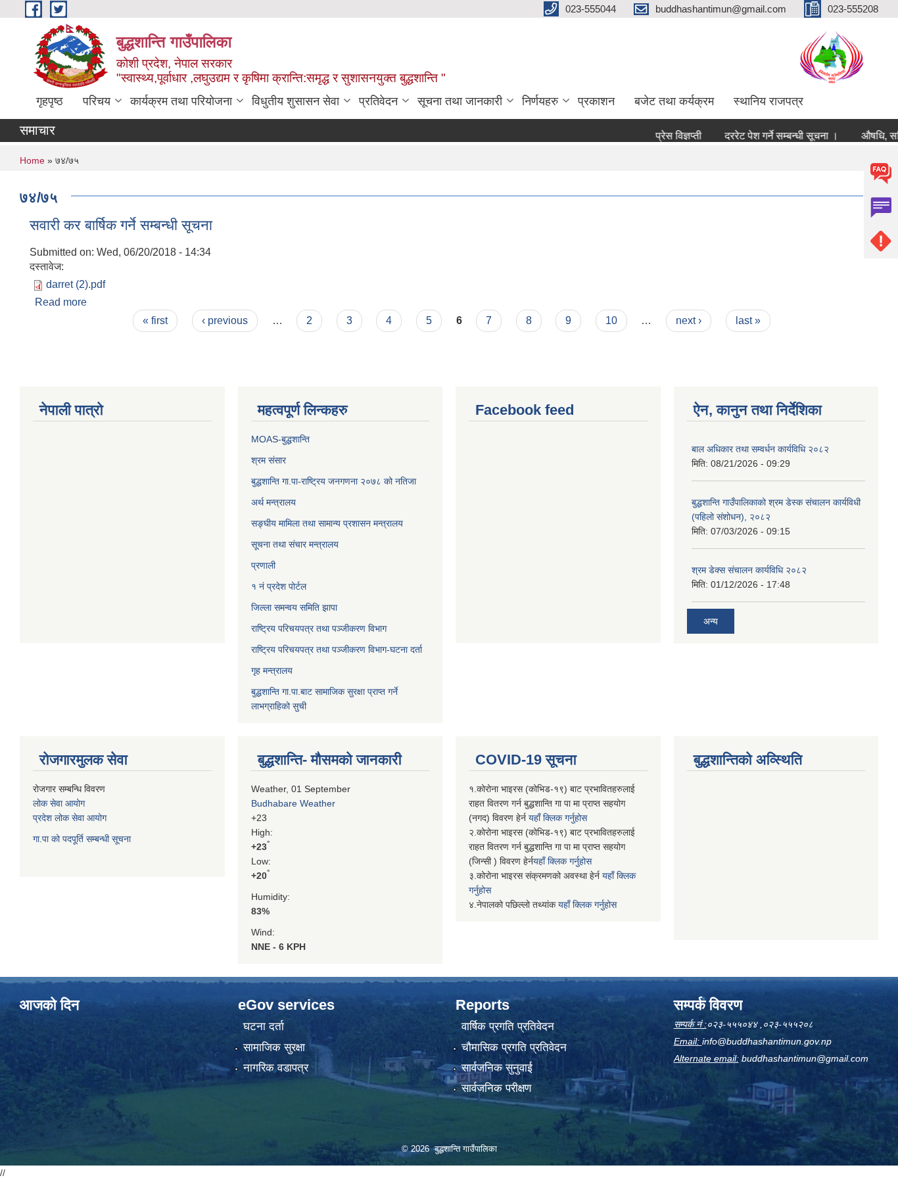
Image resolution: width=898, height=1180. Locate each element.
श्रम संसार (268, 460)
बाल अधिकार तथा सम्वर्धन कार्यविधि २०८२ (760, 449)
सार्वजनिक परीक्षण (496, 1088)
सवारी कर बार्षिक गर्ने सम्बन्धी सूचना (121, 225)
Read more (61, 302)
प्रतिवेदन (378, 101)
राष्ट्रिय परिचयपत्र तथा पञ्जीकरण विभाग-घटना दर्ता (336, 649)
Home (32, 160)
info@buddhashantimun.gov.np (767, 1041)
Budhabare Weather (293, 803)
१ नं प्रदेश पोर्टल (278, 586)
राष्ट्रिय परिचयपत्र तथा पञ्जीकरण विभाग (319, 628)
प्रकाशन (596, 101)
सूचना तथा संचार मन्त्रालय (295, 544)
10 (611, 320)
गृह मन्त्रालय (272, 670)
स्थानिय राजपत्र (768, 101)
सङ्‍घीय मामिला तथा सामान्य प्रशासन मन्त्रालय (327, 523)
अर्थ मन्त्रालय (273, 502)
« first (155, 320)
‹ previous (225, 320)
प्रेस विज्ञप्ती (660, 135)
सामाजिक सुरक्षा (274, 1047)
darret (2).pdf (75, 284)
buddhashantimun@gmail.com (805, 1058)
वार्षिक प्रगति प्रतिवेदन (507, 1026)
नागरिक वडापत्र (275, 1068)
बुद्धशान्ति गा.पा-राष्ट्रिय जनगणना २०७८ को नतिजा (333, 481)
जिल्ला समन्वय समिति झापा (294, 607)
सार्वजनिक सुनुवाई (496, 1068)
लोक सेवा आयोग (59, 803)
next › (688, 320)
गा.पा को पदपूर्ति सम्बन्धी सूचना (82, 839)
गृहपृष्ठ (49, 101)
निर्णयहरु (540, 101)
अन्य (710, 621)
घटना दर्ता (263, 1026)
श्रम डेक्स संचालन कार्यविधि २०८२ (749, 570)
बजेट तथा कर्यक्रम (674, 101)
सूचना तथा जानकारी (459, 101)
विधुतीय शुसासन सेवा (295, 101)
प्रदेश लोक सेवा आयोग (69, 818)
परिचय (96, 101)
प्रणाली (263, 565)
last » (748, 320)
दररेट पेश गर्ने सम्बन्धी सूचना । (763, 135)
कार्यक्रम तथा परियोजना (181, 101)
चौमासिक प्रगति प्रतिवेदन (514, 1047)
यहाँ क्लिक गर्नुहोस (558, 818)
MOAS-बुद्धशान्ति (280, 439)
